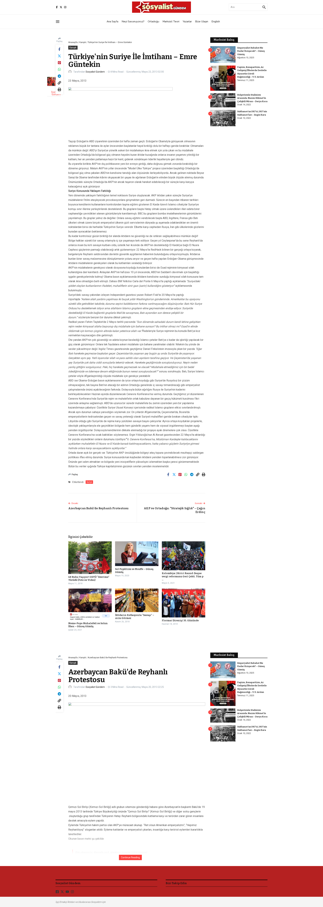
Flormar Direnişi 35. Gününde (180, 620)
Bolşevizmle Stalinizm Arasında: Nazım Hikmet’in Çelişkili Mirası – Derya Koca (252, 98)
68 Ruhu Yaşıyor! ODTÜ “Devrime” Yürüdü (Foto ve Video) (88, 578)
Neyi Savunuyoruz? (133, 21)
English (215, 21)
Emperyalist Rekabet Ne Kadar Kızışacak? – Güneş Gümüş (251, 51)
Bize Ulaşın (201, 21)
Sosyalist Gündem (95, 71)
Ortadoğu (153, 21)
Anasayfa (73, 42)
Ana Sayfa (112, 21)
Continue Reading (130, 857)
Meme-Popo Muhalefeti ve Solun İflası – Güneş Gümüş (88, 625)
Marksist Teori (171, 21)
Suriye (89, 482)
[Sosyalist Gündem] (54, 81)
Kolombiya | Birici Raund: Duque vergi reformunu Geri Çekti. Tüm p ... (182, 576)
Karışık (82, 42)
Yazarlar (187, 21)
